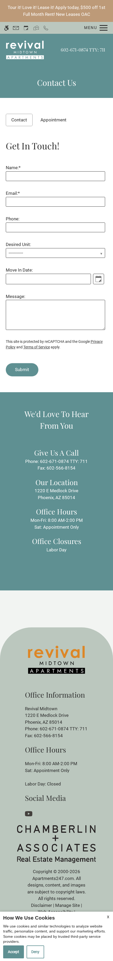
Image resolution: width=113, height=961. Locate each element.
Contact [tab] (19, 119)
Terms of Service (36, 347)
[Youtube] (29, 813)
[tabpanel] (56, 256)
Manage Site (67, 905)
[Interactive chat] (36, 27)
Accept (13, 952)
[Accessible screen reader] (6, 27)
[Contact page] (16, 27)
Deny (35, 952)
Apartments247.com (53, 878)
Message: (15, 296)
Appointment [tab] (53, 119)
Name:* (13, 167)
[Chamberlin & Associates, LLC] (56, 843)
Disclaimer (41, 905)
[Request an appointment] (26, 27)
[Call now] (46, 27)
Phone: (12, 218)
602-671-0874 (83, 50)
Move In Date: (19, 270)
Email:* (13, 193)
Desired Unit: (18, 244)
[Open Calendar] (98, 279)
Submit (22, 369)
